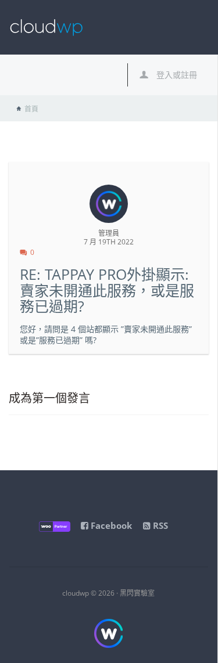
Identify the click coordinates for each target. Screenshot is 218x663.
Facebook (110, 525)
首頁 (31, 109)
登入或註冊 (175, 74)
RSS (159, 525)
